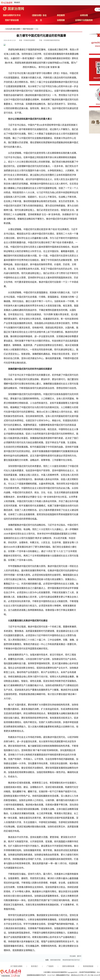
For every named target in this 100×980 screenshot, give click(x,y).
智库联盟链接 (88, 966)
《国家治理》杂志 (39, 15)
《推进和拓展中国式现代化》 (71, 960)
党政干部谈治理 (12, 20)
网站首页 (17, 2)
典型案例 (61, 15)
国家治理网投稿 (68, 966)
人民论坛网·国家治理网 (12, 29)
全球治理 (84, 15)
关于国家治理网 (16, 966)
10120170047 (51, 975)
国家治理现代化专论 (12, 15)
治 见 (39, 20)
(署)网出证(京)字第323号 (79, 975)
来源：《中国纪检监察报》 (27, 40)
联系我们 (34, 966)
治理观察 (61, 20)
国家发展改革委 (55, 960)
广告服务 (50, 966)
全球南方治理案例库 (84, 20)
